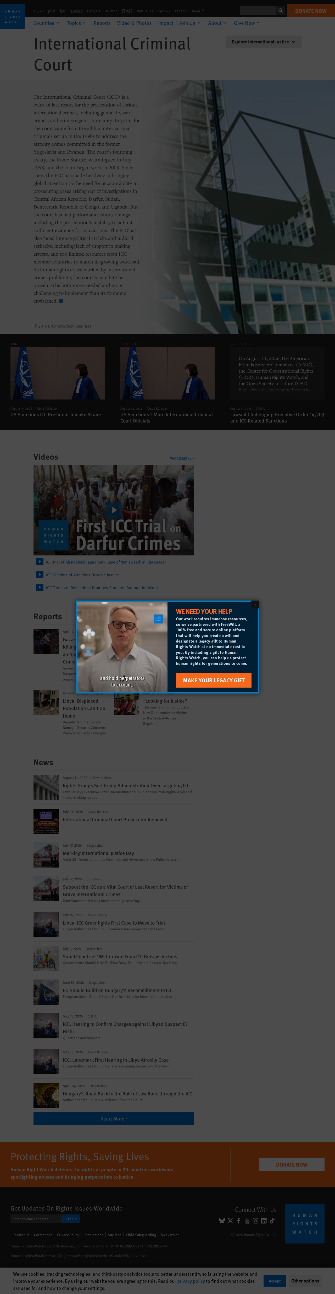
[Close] (255, 605)
